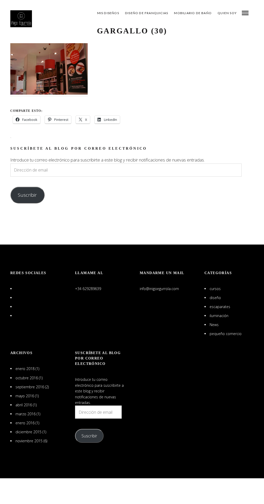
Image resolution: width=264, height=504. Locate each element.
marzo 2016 (25, 413)
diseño (215, 297)
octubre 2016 (26, 377)
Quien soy (227, 13)
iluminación (219, 315)
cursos (215, 288)
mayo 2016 (24, 395)
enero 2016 (25, 422)
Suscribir (27, 195)
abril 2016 (23, 404)
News (214, 324)
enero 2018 (25, 368)
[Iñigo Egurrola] (21, 18)
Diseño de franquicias (146, 13)
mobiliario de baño (193, 13)
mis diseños (108, 13)
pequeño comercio (226, 333)
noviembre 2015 (29, 440)
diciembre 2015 (28, 431)
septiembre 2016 (29, 386)
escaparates (220, 306)
